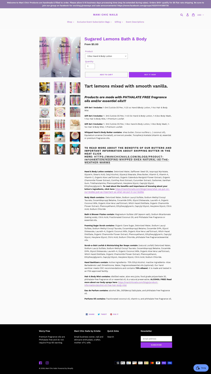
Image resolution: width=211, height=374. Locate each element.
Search (110, 337)
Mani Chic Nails (105, 14)
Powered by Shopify (65, 368)
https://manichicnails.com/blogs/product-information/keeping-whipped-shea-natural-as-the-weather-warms (126, 159)
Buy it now (150, 75)
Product (89, 51)
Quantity (89, 61)
